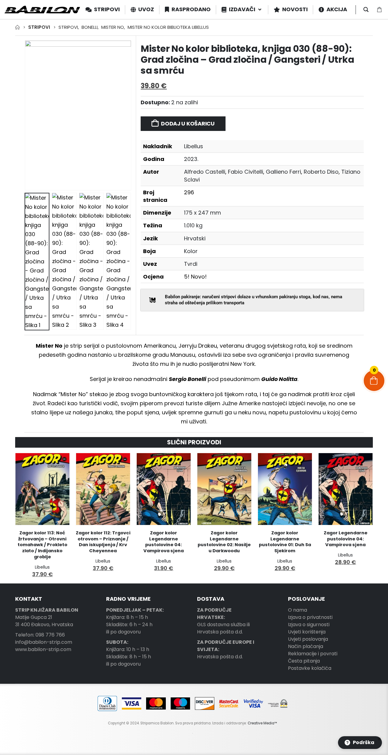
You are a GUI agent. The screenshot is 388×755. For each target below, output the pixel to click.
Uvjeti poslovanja (308, 639)
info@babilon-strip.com (43, 642)
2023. (191, 159)
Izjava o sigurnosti (308, 624)
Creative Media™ (262, 723)
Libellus (193, 146)
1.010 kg (193, 225)
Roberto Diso (321, 171)
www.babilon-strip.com (43, 649)
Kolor (191, 251)
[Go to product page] (42, 489)
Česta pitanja (304, 660)
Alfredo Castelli (204, 171)
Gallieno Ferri (283, 171)
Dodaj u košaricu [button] (59, 463)
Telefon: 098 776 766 (40, 634)
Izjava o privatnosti (310, 617)
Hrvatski (195, 238)
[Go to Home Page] (17, 27)
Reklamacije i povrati (312, 653)
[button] (25, 115)
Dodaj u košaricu (188, 123)
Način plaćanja (305, 646)
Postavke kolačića (309, 668)
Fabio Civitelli (245, 171)
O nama (297, 609)
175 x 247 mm (202, 212)
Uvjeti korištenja (307, 631)
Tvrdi (190, 264)
